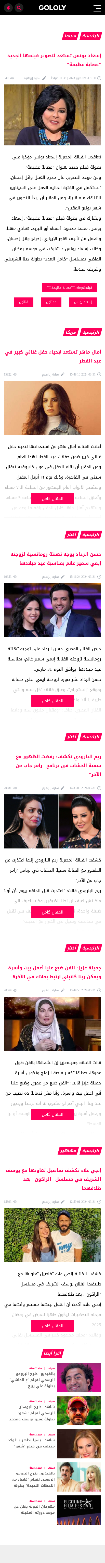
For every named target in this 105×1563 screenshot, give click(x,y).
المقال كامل (52, 499)
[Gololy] (53, 7)
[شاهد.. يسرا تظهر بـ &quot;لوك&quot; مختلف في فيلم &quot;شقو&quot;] (52, 1443)
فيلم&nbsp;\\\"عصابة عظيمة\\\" (69, 287)
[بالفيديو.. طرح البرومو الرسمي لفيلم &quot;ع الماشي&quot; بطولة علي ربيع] (52, 1377)
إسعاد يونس (83, 302)
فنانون (23, 302)
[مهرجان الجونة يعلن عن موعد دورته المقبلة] (52, 1510)
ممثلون (51, 302)
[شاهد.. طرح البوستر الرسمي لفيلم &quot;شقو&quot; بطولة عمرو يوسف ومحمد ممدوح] (52, 1410)
